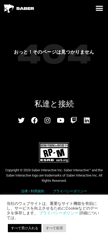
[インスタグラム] (47, 120)
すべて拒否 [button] (54, 228)
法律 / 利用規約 (33, 191)
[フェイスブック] (34, 120)
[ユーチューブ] (60, 120)
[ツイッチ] (73, 120)
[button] (99, 8)
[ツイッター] (21, 120)
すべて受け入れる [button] (24, 228)
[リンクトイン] (86, 120)
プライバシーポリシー (70, 191)
